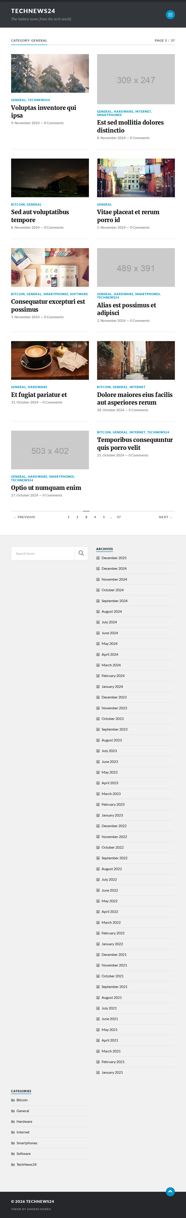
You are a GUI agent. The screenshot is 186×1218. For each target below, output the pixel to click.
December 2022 (114, 826)
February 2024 (113, 675)
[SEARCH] (81, 553)
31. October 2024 (24, 402)
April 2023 (110, 783)
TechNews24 (33, 10)
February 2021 (113, 1061)
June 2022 (110, 890)
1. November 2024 (111, 320)
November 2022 (114, 836)
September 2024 (114, 600)
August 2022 (112, 869)
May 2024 (109, 643)
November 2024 (114, 579)
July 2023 (109, 750)
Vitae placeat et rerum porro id (128, 216)
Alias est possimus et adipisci (126, 309)
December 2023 (114, 697)
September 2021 (114, 986)
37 (119, 517)
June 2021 (110, 1018)
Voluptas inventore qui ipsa (43, 111)
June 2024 (110, 633)
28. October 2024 (110, 410)
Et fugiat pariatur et (39, 395)
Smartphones (109, 115)
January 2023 (112, 815)
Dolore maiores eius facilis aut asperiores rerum (135, 398)
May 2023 (109, 772)
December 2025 (114, 558)
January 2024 (112, 686)
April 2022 (110, 911)
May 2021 (109, 1029)
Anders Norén (39, 1209)
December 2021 (114, 954)
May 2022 (109, 901)
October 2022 (113, 847)
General (18, 100)
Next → (166, 517)
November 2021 (114, 965)
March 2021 (111, 1051)
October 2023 (113, 718)
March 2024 (111, 665)
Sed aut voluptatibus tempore (40, 216)
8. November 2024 (111, 138)
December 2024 (114, 568)
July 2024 (109, 622)
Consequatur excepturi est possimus (48, 305)
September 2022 (114, 858)
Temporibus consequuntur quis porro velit (135, 443)
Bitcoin (18, 204)
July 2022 (109, 879)
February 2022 (113, 933)
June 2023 (110, 761)
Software (79, 294)
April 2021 (110, 1040)
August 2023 (112, 740)
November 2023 (114, 708)
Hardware (123, 111)
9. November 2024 (25, 123)
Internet (143, 111)
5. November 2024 (111, 227)
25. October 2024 (110, 455)
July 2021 (109, 1008)
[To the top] (170, 1191)
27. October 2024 (24, 495)
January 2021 (112, 1072)
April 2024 (110, 654)
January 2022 (112, 944)
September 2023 (114, 729)
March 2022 (111, 922)
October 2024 (113, 590)
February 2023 (113, 804)
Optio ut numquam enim (46, 487)
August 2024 (112, 611)
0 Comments (54, 123)
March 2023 (111, 793)
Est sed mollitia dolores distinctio (130, 126)
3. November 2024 (25, 317)
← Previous (24, 517)
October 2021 (113, 976)
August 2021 (112, 997)
